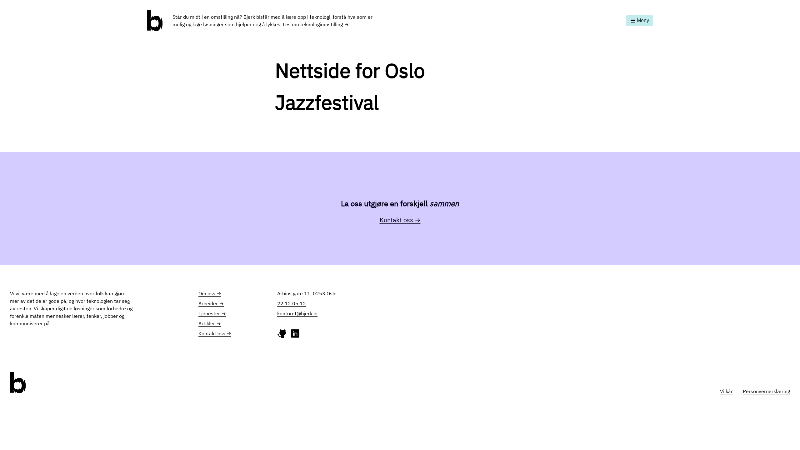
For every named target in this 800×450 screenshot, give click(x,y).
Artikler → (209, 323)
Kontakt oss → (400, 220)
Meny (643, 20)
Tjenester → (212, 313)
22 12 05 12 (291, 303)
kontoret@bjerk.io (297, 313)
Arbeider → (211, 303)
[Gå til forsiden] (154, 20)
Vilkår (726, 391)
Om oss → (209, 293)
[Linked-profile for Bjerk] (295, 335)
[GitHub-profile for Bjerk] (282, 335)
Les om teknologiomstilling (316, 24)
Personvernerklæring (766, 391)
